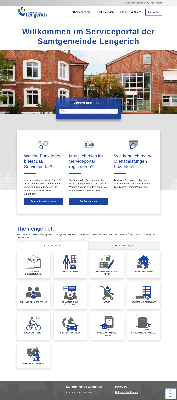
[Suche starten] (115, 111)
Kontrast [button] (158, 3)
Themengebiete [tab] (53, 245)
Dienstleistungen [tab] (125, 245)
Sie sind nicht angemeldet (134, 3)
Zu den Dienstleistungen (43, 201)
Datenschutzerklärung (126, 392)
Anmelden (154, 12)
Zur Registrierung (88, 201)
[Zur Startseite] (32, 12)
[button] (136, 12)
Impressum (121, 387)
